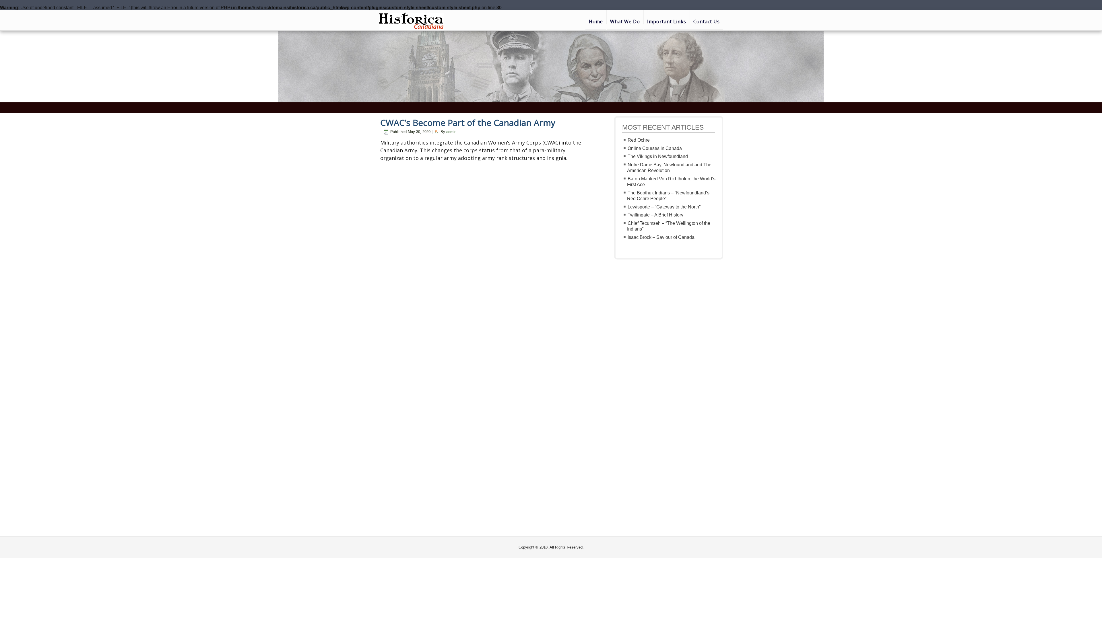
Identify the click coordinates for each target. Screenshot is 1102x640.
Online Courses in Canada (655, 148)
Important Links (666, 21)
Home (596, 21)
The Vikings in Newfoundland (658, 156)
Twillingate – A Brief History (655, 214)
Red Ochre (639, 140)
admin (451, 132)
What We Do (625, 21)
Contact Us (706, 21)
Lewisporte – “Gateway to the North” (664, 206)
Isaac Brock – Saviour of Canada (661, 237)
